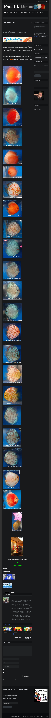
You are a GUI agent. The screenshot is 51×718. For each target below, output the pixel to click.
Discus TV (42, 12)
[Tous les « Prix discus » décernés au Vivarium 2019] (17, 630)
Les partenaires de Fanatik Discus (40, 57)
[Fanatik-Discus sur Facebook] (10, 580)
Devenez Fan (37, 80)
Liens (5, 15)
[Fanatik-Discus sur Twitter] (8, 589)
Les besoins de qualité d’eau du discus (40, 40)
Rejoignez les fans (23, 689)
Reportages (31, 12)
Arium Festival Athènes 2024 (40, 30)
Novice (21, 12)
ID (44, 716)
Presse (25, 12)
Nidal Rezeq (36, 36)
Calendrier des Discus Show (39, 49)
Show (11, 12)
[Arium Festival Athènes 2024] (7, 630)
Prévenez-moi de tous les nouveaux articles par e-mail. (14, 672)
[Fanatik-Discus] (25, 7)
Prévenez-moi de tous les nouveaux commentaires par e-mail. (16, 669)
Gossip (37, 12)
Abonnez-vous (7, 707)
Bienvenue (6, 12)
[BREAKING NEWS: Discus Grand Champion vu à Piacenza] (28, 630)
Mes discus (16, 12)
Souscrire (37, 75)
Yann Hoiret (14, 597)
